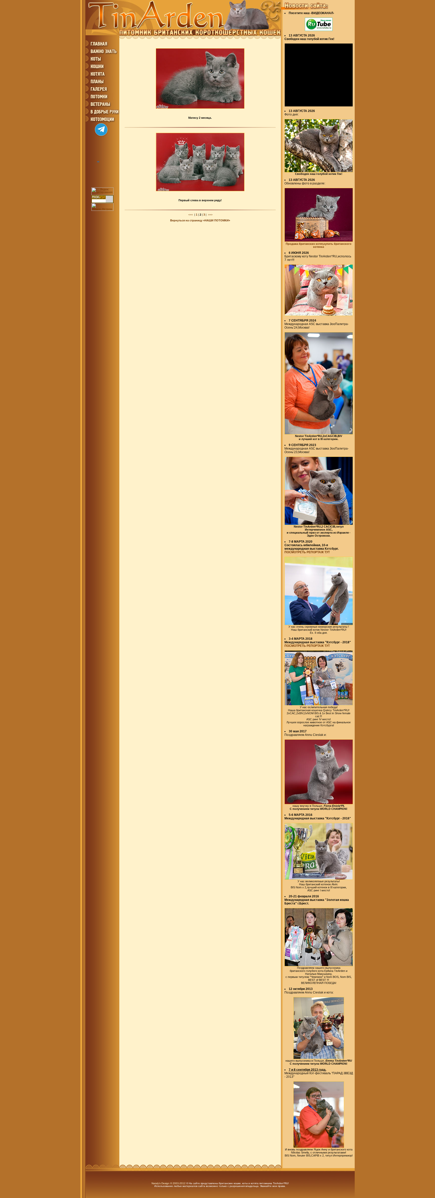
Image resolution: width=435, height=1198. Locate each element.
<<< (190, 214)
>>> (210, 214)
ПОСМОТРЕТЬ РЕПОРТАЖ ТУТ (307, 552)
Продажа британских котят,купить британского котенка (318, 245)
